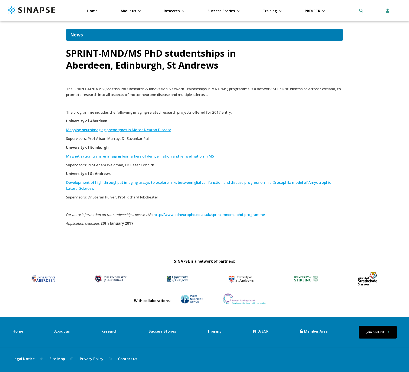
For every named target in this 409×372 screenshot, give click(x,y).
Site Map (57, 358)
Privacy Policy (91, 358)
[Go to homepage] (31, 12)
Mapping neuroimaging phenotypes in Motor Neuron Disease (118, 129)
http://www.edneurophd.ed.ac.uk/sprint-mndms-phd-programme (209, 214)
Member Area (315, 331)
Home (92, 11)
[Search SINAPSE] (361, 11)
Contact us (127, 358)
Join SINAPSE (376, 332)
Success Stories (221, 11)
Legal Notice (23, 358)
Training (270, 11)
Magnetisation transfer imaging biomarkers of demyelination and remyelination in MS (140, 156)
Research (172, 11)
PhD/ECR (312, 11)
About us (128, 11)
